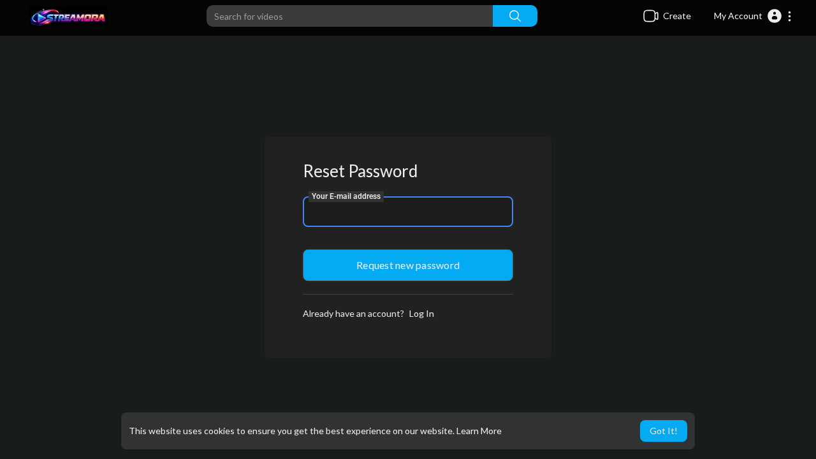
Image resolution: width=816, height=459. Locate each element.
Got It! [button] (664, 430)
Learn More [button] (479, 430)
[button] (753, 16)
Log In (421, 313)
